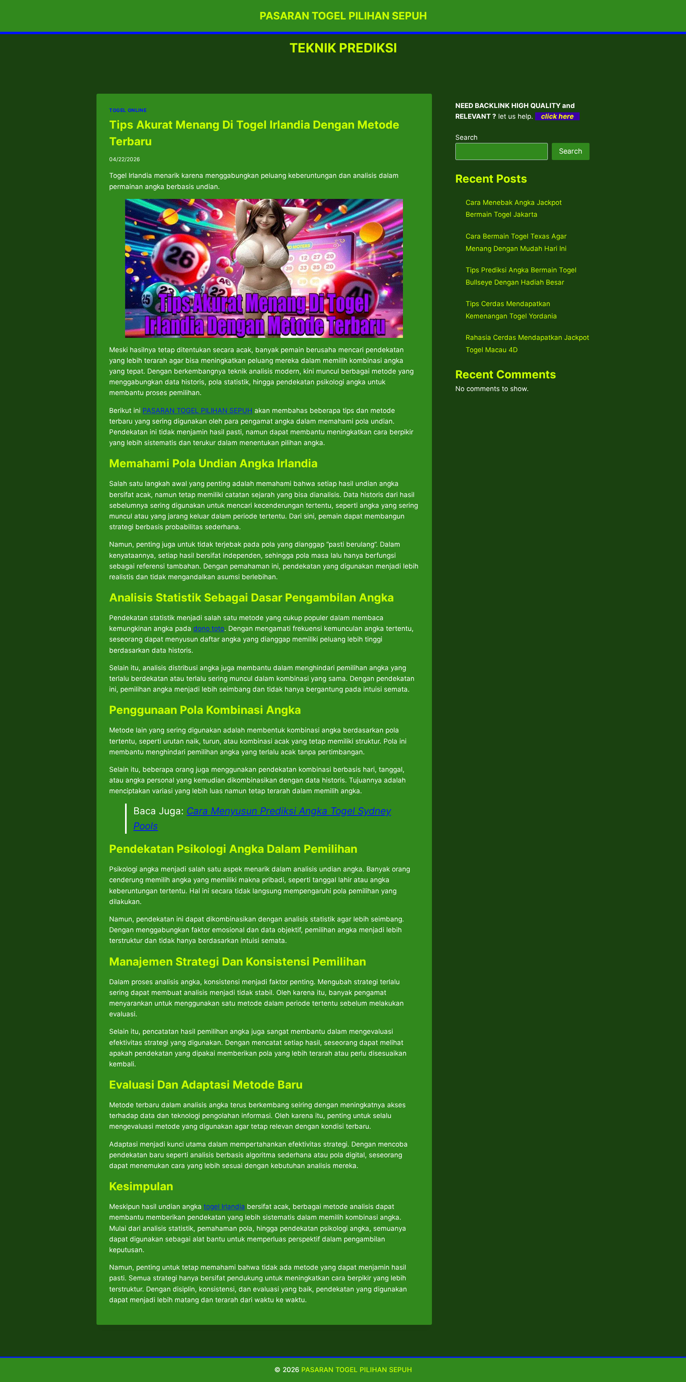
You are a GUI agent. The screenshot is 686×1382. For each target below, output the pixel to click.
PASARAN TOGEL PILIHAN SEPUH (356, 1370)
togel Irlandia (224, 1206)
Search (466, 137)
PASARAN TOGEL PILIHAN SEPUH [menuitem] (197, 410)
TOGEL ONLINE (127, 110)
